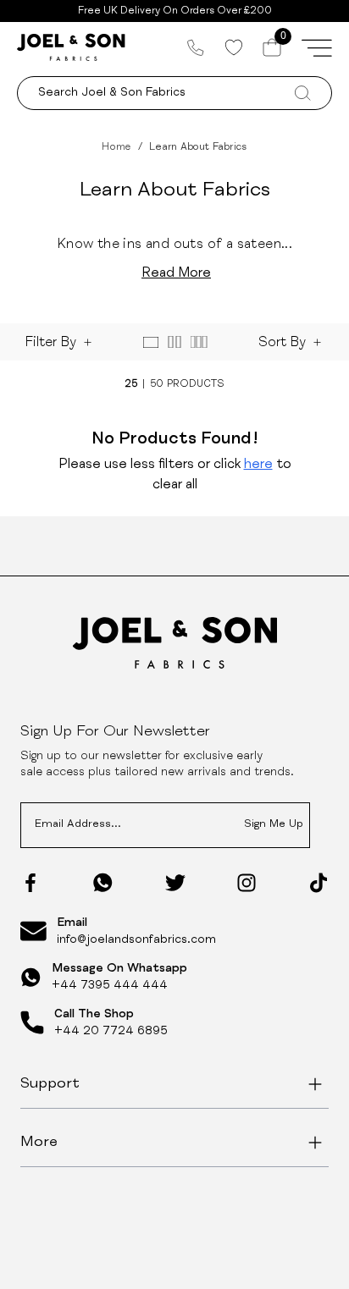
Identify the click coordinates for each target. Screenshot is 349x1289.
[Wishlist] (233, 47)
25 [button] (131, 384)
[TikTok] (318, 883)
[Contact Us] (195, 47)
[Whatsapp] (103, 882)
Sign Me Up (273, 824)
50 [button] (156, 384)
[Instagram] (246, 883)
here (258, 465)
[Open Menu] (317, 47)
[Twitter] (175, 883)
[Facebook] (30, 883)
